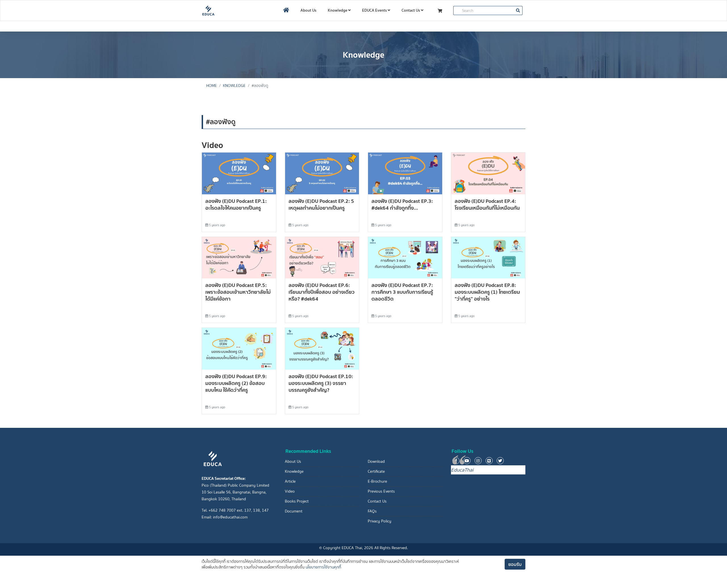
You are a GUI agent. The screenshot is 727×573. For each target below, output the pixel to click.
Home (211, 86)
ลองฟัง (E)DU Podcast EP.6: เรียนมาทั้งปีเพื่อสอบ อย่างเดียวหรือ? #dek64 (322, 292)
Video (290, 491)
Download (376, 461)
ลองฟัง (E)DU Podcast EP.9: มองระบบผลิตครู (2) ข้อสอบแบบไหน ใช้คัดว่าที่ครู (236, 383)
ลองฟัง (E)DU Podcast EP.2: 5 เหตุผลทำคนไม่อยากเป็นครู (321, 204)
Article (290, 481)
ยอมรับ (515, 564)
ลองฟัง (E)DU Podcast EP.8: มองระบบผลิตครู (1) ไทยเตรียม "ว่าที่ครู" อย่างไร (487, 292)
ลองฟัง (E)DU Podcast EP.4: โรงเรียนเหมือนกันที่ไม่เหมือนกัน (487, 204)
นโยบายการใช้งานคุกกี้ (323, 567)
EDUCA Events (375, 10)
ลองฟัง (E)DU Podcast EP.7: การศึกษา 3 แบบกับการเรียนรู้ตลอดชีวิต (402, 292)
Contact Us (411, 10)
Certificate (376, 471)
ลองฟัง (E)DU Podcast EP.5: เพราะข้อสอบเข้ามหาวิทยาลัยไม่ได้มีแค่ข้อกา (238, 292)
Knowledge (338, 10)
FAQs (372, 511)
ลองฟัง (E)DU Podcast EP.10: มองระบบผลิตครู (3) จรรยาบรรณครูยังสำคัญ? (321, 383)
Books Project (297, 501)
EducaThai (462, 470)
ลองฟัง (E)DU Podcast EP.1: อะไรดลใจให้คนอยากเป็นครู (236, 204)
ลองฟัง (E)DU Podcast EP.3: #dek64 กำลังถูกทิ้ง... (402, 204)
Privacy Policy (379, 521)
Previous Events (381, 491)
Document (293, 511)
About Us (308, 10)
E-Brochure (377, 481)
